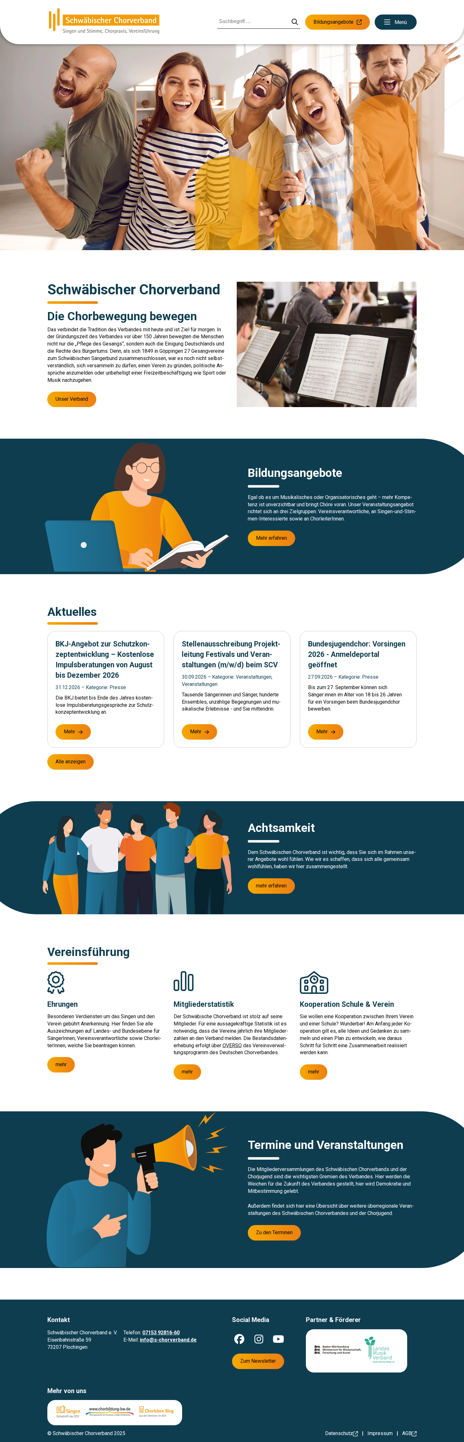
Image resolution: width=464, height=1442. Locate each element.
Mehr (69, 732)
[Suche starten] (294, 22)
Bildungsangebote (333, 22)
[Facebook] (239, 1339)
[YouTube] (278, 1339)
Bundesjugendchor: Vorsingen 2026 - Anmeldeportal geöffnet (356, 654)
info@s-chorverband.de (168, 1340)
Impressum (380, 1433)
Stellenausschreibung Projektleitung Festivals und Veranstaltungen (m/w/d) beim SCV (231, 654)
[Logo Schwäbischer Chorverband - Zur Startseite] (104, 22)
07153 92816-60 (161, 1333)
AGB (407, 1433)
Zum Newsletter (258, 1361)
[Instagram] (259, 1339)
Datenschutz (339, 1433)
